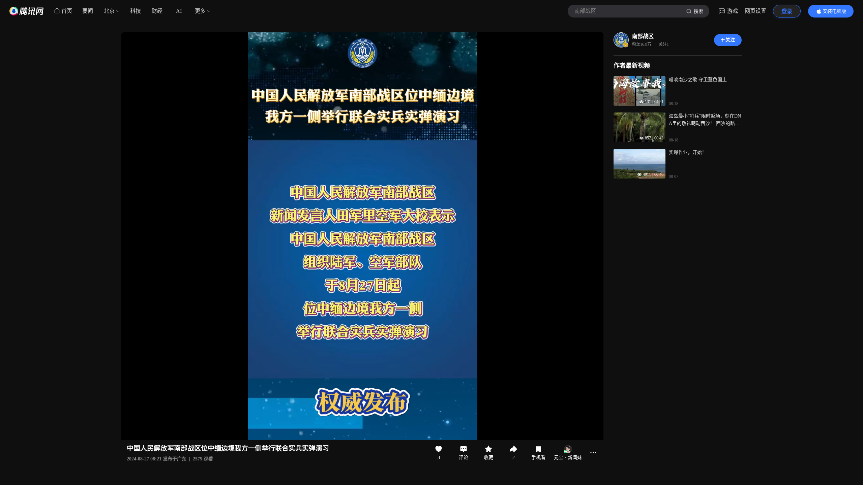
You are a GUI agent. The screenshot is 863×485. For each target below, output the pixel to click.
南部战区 (643, 36)
